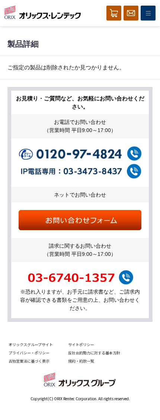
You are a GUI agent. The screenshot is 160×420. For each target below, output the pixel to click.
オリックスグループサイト (31, 344)
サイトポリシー (81, 344)
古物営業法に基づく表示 (29, 361)
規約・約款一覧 (81, 361)
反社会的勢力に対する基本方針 (94, 352)
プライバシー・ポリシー (29, 352)
